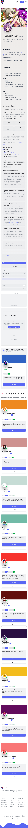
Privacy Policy (20, 802)
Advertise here (14, 305)
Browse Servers (4, 802)
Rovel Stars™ (3, 795)
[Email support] (10, 818)
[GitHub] (17, 818)
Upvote (15, 266)
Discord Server (21, 806)
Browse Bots (3, 800)
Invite (15, 433)
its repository (11, 247)
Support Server (8, 279)
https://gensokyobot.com (17, 154)
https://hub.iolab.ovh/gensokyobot (12, 152)
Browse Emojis (4, 804)
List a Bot (11, 802)
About (19, 800)
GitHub (6, 276)
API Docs (11, 806)
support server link (13, 222)
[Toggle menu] (26, 2)
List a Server (12, 804)
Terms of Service (21, 804)
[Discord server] (12, 818)
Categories (3, 810)
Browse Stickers (4, 806)
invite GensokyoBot (13, 186)
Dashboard (12, 800)
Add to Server (8, 263)
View (15, 384)
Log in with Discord (14, 327)
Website (7, 273)
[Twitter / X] (15, 818)
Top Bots (2, 808)
